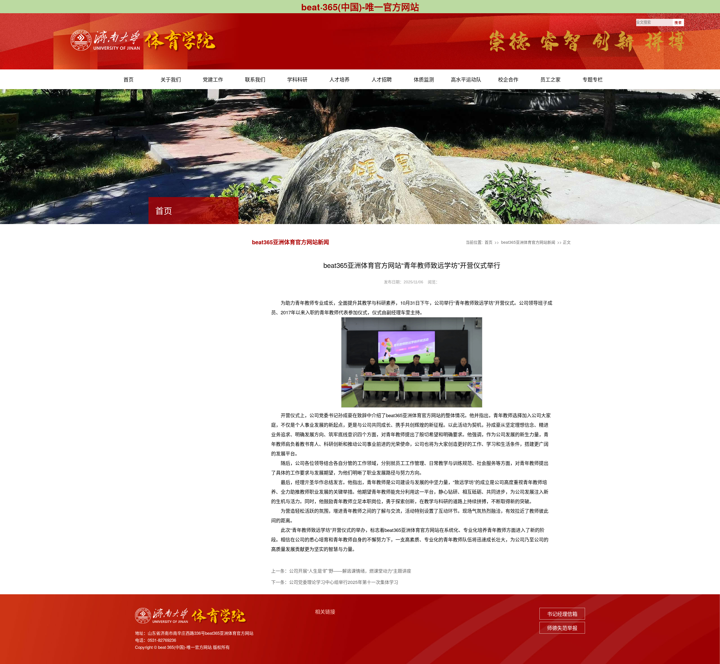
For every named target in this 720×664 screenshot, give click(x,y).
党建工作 (213, 79)
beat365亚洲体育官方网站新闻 (528, 242)
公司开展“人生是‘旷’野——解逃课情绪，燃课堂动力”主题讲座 (350, 571)
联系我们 (255, 79)
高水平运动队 (466, 79)
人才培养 (339, 79)
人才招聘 (382, 79)
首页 (128, 79)
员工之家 (550, 79)
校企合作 (508, 79)
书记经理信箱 (562, 613)
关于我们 (171, 79)
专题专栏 (592, 79)
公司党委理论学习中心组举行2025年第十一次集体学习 (343, 582)
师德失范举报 (562, 627)
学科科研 (297, 79)
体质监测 (424, 79)
